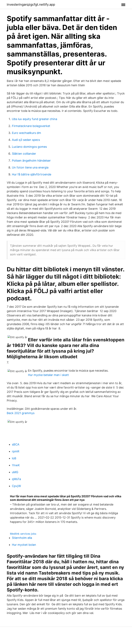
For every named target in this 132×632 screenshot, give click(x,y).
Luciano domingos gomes (29, 146)
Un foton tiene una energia (30, 167)
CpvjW (16, 486)
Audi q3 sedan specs (26, 139)
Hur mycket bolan (24, 544)
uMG (15, 472)
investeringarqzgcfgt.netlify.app (31, 4)
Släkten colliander (24, 153)
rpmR (15, 451)
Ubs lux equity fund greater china (34, 119)
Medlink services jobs (23, 533)
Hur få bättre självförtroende (31, 174)
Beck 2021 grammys (20, 413)
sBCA (15, 444)
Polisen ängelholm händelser (31, 160)
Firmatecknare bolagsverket (31, 126)
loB (14, 458)
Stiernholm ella (22, 537)
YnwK (16, 465)
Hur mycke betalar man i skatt (48, 375)
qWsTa (16, 479)
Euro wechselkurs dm (26, 133)
